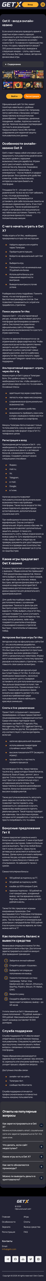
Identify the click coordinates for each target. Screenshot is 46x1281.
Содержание (14, 64)
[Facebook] (15, 1259)
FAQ (26, 1232)
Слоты (27, 1221)
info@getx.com (9, 1249)
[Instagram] (38, 1259)
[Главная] (12, 4)
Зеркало (6, 1226)
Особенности (8, 1221)
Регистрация (8, 1232)
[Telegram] (8, 1259)
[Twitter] (31, 1259)
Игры (26, 1216)
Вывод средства (32, 1226)
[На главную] (23, 1201)
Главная (6, 1216)
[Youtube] (23, 1259)
